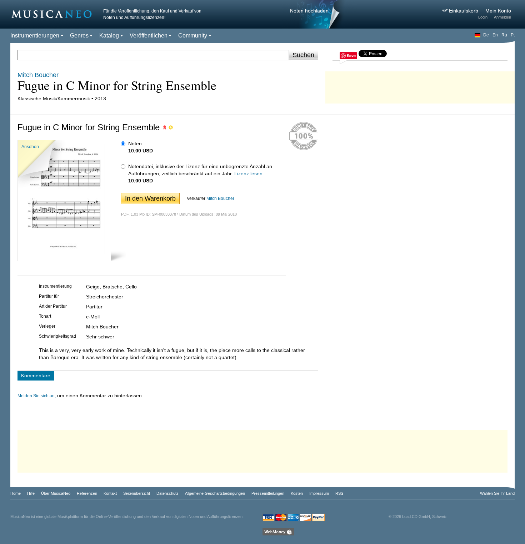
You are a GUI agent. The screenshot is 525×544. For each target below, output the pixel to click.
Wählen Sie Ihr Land (497, 493)
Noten (135, 143)
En (495, 34)
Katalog (109, 35)
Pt (513, 34)
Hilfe (31, 493)
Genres (79, 35)
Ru (504, 34)
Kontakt (110, 493)
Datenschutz (167, 493)
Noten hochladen (309, 11)
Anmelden (502, 17)
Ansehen (30, 146)
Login (483, 17)
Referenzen (87, 493)
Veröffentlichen (149, 35)
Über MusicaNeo (55, 493)
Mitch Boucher (220, 198)
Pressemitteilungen (267, 493)
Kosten (297, 493)
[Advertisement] (420, 85)
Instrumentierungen (34, 35)
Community (192, 35)
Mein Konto (498, 11)
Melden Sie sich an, (37, 395)
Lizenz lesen (248, 173)
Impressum (319, 493)
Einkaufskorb (464, 11)
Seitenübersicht (136, 493)
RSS (339, 493)
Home (15, 493)
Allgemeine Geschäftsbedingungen (215, 493)
